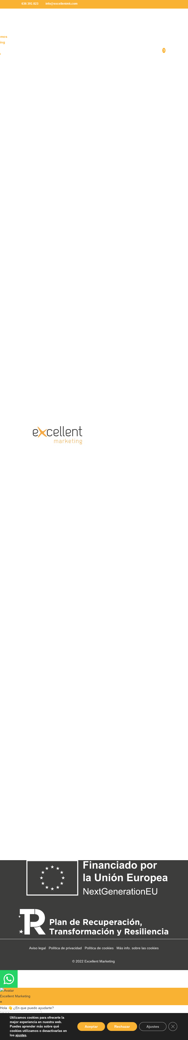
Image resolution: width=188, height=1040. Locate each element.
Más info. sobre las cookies (138, 948)
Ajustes (152, 1026)
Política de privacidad (65, 948)
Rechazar (122, 1026)
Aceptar (91, 1026)
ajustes (20, 1035)
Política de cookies (99, 948)
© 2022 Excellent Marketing (93, 961)
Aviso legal (37, 948)
